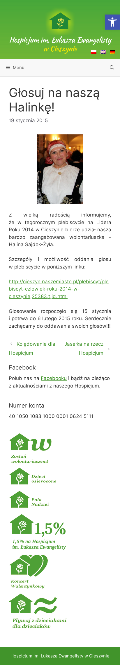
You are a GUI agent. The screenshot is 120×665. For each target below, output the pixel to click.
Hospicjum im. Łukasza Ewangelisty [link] (60, 44)
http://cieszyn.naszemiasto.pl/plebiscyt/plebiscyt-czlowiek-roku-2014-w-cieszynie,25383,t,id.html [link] (59, 289)
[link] (112, 22)
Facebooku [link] (54, 378)
